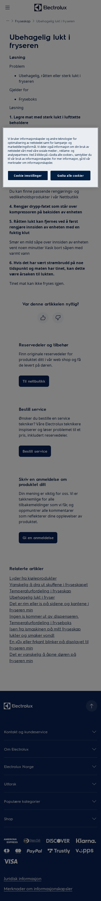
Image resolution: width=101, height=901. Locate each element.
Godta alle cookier (70, 175)
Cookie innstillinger (28, 175)
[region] (51, 157)
